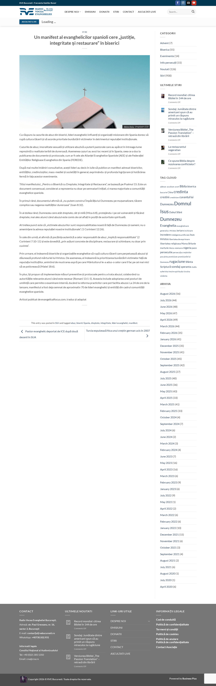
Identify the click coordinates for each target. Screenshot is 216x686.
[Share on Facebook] (66, 311)
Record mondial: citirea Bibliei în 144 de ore (181, 96)
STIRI (116, 11)
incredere (165, 234)
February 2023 (168, 482)
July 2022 (165, 495)
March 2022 (167, 514)
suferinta (164, 271)
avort (177, 187)
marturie (164, 248)
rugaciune (177, 261)
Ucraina (187, 271)
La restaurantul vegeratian (177, 148)
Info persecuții (168, 62)
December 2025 (169, 345)
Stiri (84, 32)
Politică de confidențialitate (172, 624)
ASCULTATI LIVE (147, 11)
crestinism (174, 197)
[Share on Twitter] (72, 311)
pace (194, 247)
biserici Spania (83, 323)
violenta (163, 276)
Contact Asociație (166, 647)
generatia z (164, 231)
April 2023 (166, 469)
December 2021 (169, 534)
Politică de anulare (167, 638)
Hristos (173, 230)
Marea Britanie (188, 243)
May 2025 (166, 391)
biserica (191, 186)
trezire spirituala (176, 271)
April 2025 (166, 397)
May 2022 (166, 501)
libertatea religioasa (170, 243)
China (170, 192)
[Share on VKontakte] (91, 311)
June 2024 (166, 436)
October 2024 (168, 417)
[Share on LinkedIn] (97, 311)
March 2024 (167, 443)
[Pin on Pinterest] (85, 311)
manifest (133, 323)
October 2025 (168, 358)
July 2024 (165, 430)
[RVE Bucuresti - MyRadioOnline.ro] (23, 679)
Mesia (171, 248)
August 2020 (167, 573)
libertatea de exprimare (179, 239)
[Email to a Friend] (78, 311)
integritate (106, 323)
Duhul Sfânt (175, 212)
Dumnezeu (171, 219)
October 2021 (168, 547)
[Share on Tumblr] (103, 311)
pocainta (164, 256)
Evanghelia (168, 225)
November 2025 (169, 352)
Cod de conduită (166, 619)
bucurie (163, 192)
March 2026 (167, 326)
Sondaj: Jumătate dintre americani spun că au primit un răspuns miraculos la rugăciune (182, 113)
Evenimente (167, 56)
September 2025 (169, 365)
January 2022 (168, 527)
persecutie (166, 252)
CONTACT (128, 11)
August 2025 (167, 371)
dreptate (95, 323)
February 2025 (168, 410)
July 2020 (165, 580)
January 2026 (168, 339)
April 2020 (166, 586)
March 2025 (167, 404)
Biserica (164, 49)
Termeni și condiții (167, 629)
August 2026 (167, 293)
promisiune (173, 257)
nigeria (187, 247)
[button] (172, 3)
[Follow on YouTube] (194, 3)
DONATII (104, 11)
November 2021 (169, 541)
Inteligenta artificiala (180, 235)
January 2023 (168, 489)
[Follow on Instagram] (183, 3)
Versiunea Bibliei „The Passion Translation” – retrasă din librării (181, 132)
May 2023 (166, 462)
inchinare (188, 230)
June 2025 (166, 384)
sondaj (175, 266)
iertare (180, 230)
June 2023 (166, 456)
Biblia (183, 186)
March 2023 (167, 476)
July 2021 (165, 567)
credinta (181, 191)
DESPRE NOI (72, 11)
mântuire (179, 248)
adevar (163, 186)
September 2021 (169, 554)
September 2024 (169, 423)
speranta (186, 266)
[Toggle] (149, 621)
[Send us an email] (188, 3)
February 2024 (168, 449)
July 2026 (165, 300)
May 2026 (166, 313)
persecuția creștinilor (182, 252)
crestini (164, 197)
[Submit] (193, 12)
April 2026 (166, 319)
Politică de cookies (167, 634)
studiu (194, 267)
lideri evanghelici (120, 323)
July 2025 (165, 378)
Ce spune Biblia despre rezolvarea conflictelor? (181, 162)
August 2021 (167, 560)
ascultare (170, 187)
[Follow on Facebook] (177, 3)
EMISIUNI (90, 11)
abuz (73, 323)
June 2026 (166, 306)
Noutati (164, 69)
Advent (164, 43)
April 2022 (166, 508)
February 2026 (168, 332)
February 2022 (168, 521)
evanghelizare (183, 226)
